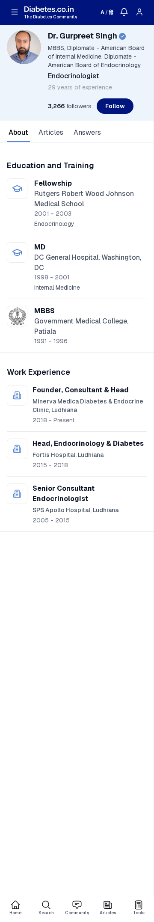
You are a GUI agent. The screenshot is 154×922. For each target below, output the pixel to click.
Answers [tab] (87, 132)
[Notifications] (124, 12)
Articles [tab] (50, 132)
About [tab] (18, 132)
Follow (115, 106)
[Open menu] (14, 12)
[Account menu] (139, 12)
